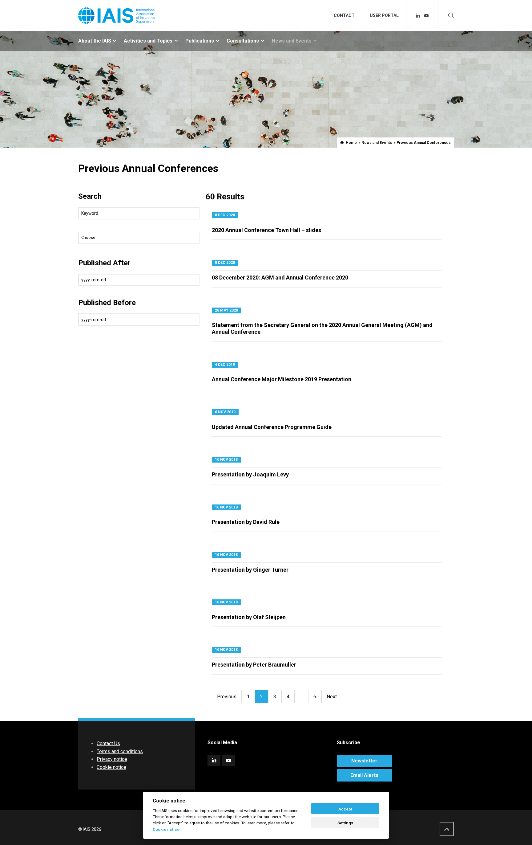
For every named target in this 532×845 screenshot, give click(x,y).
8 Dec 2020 (225, 215)
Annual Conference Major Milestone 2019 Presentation (281, 379)
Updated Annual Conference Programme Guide (272, 427)
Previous (226, 697)
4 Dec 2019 (225, 364)
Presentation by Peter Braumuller (254, 664)
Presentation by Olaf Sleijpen (249, 617)
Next (332, 697)
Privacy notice (112, 759)
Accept (345, 809)
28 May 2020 (226, 310)
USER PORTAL (384, 15)
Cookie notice (111, 767)
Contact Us (108, 743)
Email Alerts (364, 775)
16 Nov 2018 (226, 459)
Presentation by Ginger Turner (250, 569)
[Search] (450, 15)
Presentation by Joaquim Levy (250, 474)
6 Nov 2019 (225, 412)
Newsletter (364, 761)
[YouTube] (426, 15)
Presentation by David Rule (246, 522)
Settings (345, 823)
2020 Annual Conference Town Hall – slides (266, 230)
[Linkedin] (418, 15)
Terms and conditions (120, 751)
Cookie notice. (167, 829)
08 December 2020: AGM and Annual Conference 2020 (280, 277)
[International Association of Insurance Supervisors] (116, 15)
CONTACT (344, 15)
